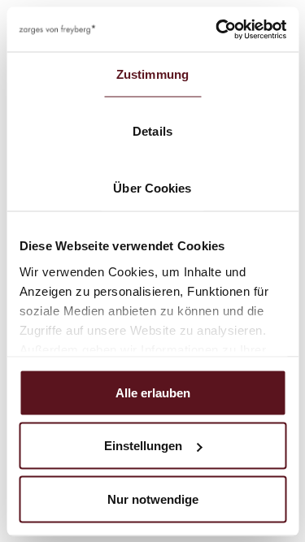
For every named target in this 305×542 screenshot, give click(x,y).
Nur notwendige (152, 498)
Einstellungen (143, 446)
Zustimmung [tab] (152, 74)
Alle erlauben (152, 392)
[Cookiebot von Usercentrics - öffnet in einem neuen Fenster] (217, 29)
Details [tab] (152, 131)
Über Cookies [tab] (152, 188)
